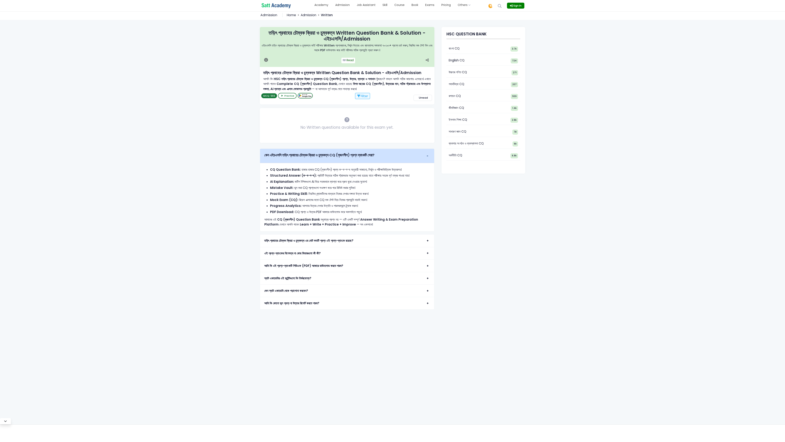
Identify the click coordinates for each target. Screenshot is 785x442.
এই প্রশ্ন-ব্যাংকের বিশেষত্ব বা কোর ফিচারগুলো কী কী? (292, 253)
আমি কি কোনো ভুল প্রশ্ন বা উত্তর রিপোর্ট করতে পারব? (291, 303)
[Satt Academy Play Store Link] (305, 95)
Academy (321, 5)
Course (399, 5)
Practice (289, 95)
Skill (384, 5)
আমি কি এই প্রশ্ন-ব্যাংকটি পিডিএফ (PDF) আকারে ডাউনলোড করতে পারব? (303, 266)
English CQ (456, 60)
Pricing (446, 5)
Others (463, 5)
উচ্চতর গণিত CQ (458, 72)
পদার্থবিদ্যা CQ (456, 84)
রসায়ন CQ (455, 96)
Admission (342, 5)
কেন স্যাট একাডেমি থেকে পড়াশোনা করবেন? (286, 291)
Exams (429, 5)
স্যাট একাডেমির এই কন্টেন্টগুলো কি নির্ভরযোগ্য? (287, 278)
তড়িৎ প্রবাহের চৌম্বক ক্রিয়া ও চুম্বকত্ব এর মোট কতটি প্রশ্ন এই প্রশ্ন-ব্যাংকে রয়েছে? (308, 240)
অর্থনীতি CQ (455, 155)
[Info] (266, 60)
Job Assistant (366, 5)
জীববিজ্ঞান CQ (456, 108)
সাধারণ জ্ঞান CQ (457, 131)
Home (291, 15)
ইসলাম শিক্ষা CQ (458, 119)
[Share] (429, 60)
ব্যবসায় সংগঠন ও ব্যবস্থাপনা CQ (466, 143)
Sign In (517, 5)
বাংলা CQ (454, 48)
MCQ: (269, 95)
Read (350, 60)
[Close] (5, 421)
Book (415, 5)
